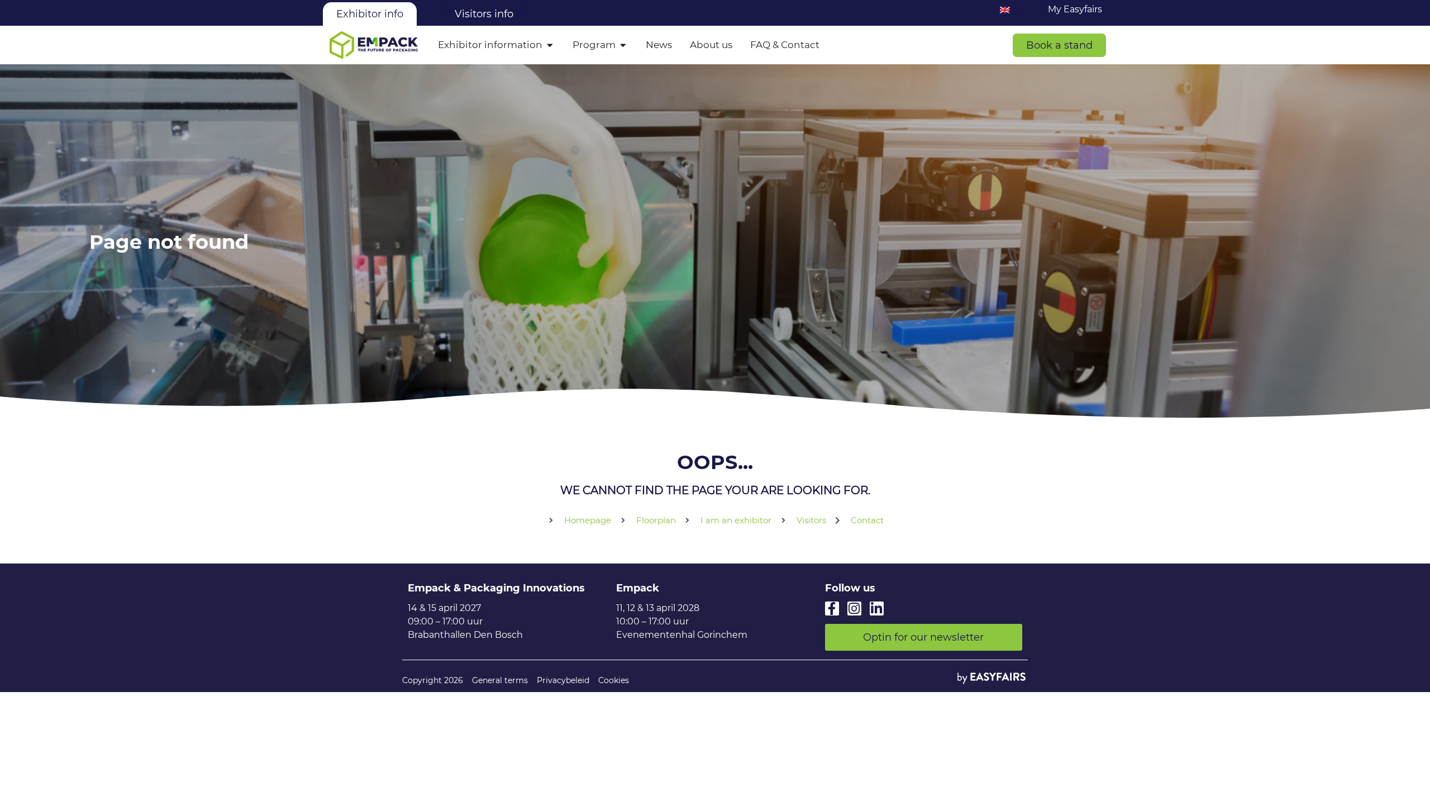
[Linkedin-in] (877, 608)
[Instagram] (854, 608)
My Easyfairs (1075, 9)
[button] (1059, 45)
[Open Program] (623, 45)
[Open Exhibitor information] (550, 45)
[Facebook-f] (832, 608)
